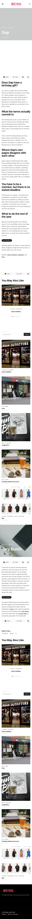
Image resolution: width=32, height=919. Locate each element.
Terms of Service (12, 914)
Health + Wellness (6, 443)
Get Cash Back (7, 240)
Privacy (4, 914)
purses (12, 633)
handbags (5, 633)
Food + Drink (5, 406)
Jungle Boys (5, 445)
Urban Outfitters (12, 255)
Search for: (4, 331)
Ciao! (3, 408)
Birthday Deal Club (9, 912)
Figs (3, 518)
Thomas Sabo (23, 613)
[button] (12, 316)
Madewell (21, 255)
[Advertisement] (16, 56)
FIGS (3, 257)
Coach (12, 609)
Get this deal (6, 597)
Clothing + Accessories (7, 27)
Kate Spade (25, 611)
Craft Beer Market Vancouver (10, 481)
